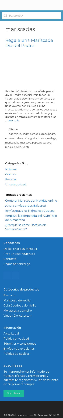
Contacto (10, 259)
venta (26, 147)
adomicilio (15, 134)
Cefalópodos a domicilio (20, 305)
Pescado (9, 295)
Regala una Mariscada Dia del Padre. (29, 43)
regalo (9, 147)
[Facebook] (15, 275)
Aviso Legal (11, 333)
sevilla (17, 147)
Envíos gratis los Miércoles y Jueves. (30, 210)
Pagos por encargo (17, 264)
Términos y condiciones (20, 343)
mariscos (25, 142)
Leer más (13, 120)
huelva (42, 138)
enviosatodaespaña (17, 138)
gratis (33, 138)
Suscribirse (13, 393)
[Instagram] (7, 275)
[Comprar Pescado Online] (18, 5)
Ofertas (13, 129)
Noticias (10, 169)
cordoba (35, 134)
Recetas (10, 179)
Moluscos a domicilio (18, 310)
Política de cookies (16, 353)
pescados (45, 142)
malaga (51, 138)
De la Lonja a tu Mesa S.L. (21, 248)
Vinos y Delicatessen (17, 315)
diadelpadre (48, 134)
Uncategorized (15, 184)
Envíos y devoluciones (19, 348)
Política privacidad (16, 338)
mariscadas (12, 142)
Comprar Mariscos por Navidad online (31, 200)
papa (35, 142)
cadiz (25, 134)
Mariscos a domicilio (17, 300)
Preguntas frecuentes (19, 254)
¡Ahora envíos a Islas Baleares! (25, 205)
